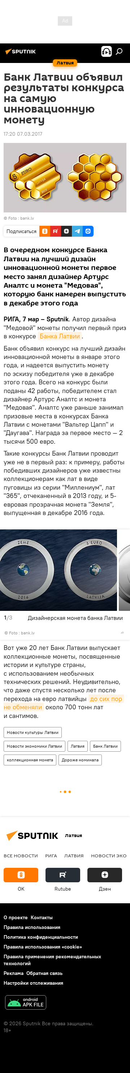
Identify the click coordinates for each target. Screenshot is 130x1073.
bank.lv (27, 218)
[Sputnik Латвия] (22, 54)
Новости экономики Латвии (34, 746)
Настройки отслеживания (33, 983)
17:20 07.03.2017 (23, 134)
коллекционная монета (30, 759)
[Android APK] (25, 1003)
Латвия (77, 746)
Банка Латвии (60, 336)
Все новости (21, 855)
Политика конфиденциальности (41, 937)
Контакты (42, 917)
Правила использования (32, 927)
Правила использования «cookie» (43, 946)
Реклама (13, 973)
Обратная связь (44, 973)
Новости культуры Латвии (32, 732)
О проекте (16, 917)
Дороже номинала (80, 759)
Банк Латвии (105, 746)
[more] (122, 632)
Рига (51, 855)
